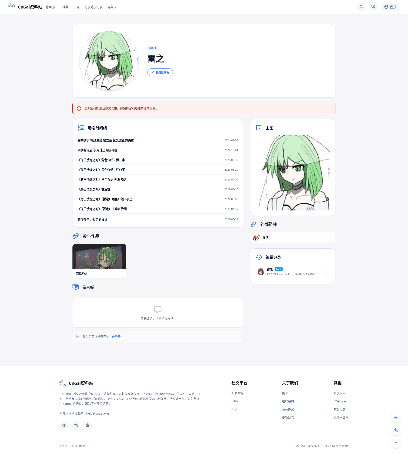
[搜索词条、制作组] (361, 7)
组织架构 (288, 401)
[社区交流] (396, 417)
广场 (76, 7)
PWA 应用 (340, 401)
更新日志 (288, 417)
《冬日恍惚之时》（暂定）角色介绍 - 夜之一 (106, 199)
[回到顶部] (396, 443)
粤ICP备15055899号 (308, 446)
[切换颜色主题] (373, 7)
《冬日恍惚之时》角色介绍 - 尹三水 (101, 160)
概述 (285, 393)
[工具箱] (396, 430)
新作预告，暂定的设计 (92, 219)
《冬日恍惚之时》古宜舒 (94, 189)
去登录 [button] (116, 337)
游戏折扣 (51, 7)
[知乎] (87, 425)
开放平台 (340, 393)
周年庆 (112, 7)
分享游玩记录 (93, 7)
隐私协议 (288, 409)
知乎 (234, 409)
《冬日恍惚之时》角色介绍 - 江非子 (101, 170)
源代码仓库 (341, 417)
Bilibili (235, 401)
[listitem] (292, 272)
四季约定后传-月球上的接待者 (97, 150)
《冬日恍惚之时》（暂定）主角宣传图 (102, 209)
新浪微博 (237, 393)
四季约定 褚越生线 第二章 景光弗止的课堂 (106, 140)
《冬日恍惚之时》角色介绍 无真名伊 (102, 179)
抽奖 (65, 7)
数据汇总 (340, 409)
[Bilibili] (75, 425)
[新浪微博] (64, 425)
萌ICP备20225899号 (336, 446)
